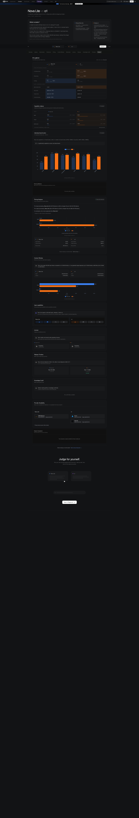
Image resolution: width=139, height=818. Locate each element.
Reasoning (36, 76)
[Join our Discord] (55, 1)
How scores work (102, 127)
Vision (35, 119)
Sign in (132, 1)
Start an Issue (76, 251)
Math (35, 115)
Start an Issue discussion (76, 447)
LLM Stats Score (37, 71)
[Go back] (28, 46)
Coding (35, 80)
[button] (62, 46)
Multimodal (36, 124)
